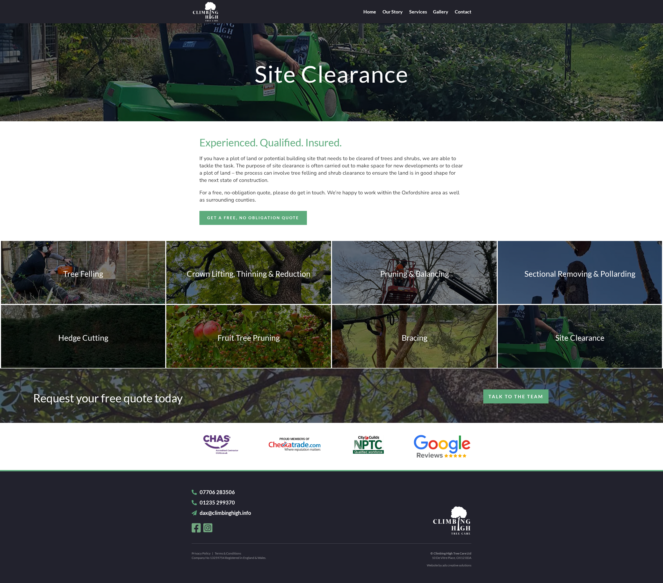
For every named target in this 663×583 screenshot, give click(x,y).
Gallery (440, 12)
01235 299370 (217, 502)
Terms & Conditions (228, 553)
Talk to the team (515, 396)
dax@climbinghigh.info (225, 513)
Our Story (393, 12)
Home (369, 12)
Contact (463, 12)
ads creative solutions (456, 565)
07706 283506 (217, 492)
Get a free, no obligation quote (253, 217)
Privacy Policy (201, 553)
